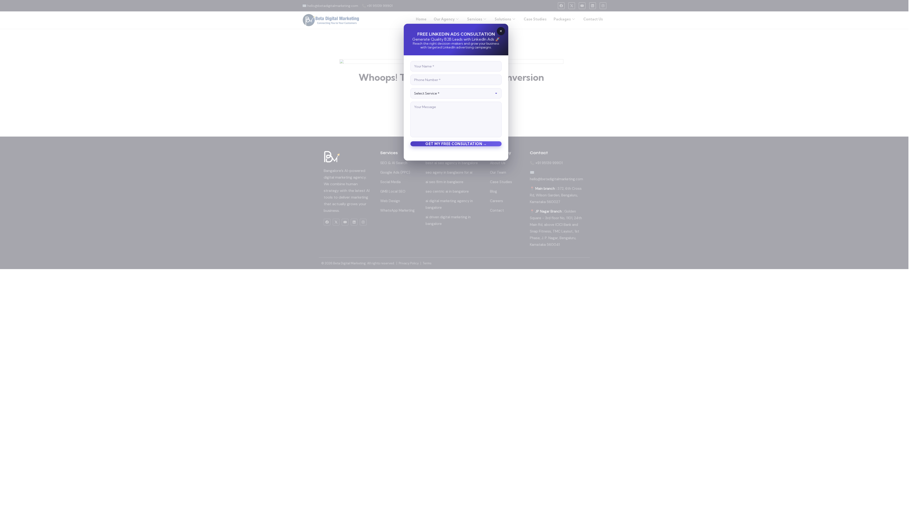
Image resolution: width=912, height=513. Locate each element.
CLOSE (501, 31)
